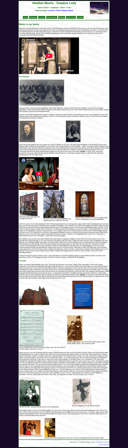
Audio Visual (71, 17)
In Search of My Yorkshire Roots (60, 10)
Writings (62, 17)
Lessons (42, 17)
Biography (33, 17)
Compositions (52, 17)
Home (25, 17)
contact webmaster (104, 444)
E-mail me (106, 442)
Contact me (99, 442)
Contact (80, 17)
